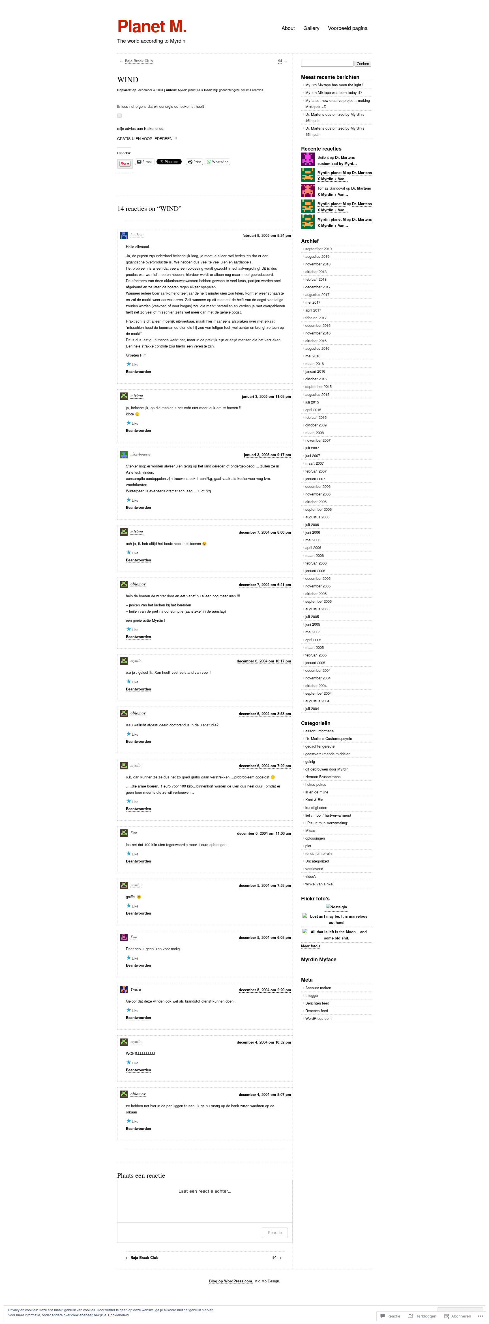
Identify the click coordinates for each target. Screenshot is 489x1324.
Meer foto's (310, 946)
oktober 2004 (316, 685)
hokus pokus (315, 784)
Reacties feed (316, 1010)
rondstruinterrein (318, 853)
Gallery (311, 27)
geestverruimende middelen (327, 753)
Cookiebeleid (118, 1314)
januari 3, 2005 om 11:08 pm (266, 396)
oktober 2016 (316, 340)
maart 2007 (314, 463)
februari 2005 (316, 655)
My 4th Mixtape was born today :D (333, 92)
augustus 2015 (317, 394)
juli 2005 (312, 616)
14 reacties (255, 89)
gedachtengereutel (231, 89)
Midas (310, 830)
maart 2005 (314, 647)
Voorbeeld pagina (348, 27)
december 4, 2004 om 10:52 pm (264, 1042)
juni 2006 (312, 532)
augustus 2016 (317, 348)
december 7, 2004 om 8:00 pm (265, 532)
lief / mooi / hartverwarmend (328, 815)
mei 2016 (312, 356)
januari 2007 (315, 478)
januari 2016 (315, 371)
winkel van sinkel (319, 884)
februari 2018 (316, 279)
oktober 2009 (316, 425)
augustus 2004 (317, 700)
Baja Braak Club (139, 60)
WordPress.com (318, 1018)
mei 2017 (312, 302)
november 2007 (318, 440)
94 (280, 60)
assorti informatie (319, 730)
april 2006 (313, 547)
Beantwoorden (138, 371)
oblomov (138, 584)
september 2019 (318, 248)
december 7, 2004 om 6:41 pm (265, 584)
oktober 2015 (316, 378)
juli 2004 (312, 708)
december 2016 (318, 325)
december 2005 (318, 578)
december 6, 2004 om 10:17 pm (264, 661)
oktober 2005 (316, 593)
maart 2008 (314, 432)
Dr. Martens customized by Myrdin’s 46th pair (334, 117)
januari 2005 (315, 662)
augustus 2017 (317, 294)
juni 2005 (312, 624)
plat (308, 845)
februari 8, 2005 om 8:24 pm (267, 235)
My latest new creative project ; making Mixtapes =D (337, 103)
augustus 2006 (317, 517)
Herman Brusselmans (323, 776)
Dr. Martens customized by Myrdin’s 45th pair (334, 131)
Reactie (275, 1232)
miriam (136, 395)
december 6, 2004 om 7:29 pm (265, 765)
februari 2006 (316, 563)
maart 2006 (314, 555)
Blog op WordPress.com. (231, 1281)
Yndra (135, 989)
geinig (310, 761)
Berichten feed (317, 1003)
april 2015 (313, 409)
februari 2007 (316, 471)
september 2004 (318, 693)
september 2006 (318, 509)
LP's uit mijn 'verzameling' (326, 822)
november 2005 (318, 586)
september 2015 (318, 386)
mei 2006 (312, 539)
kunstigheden (316, 807)
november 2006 (318, 494)
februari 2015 (316, 417)
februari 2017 (316, 317)
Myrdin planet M (189, 89)
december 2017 (318, 286)
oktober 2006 (316, 501)
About (288, 27)
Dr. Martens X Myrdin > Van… (345, 222)
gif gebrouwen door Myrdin (326, 769)
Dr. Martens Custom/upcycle (328, 738)
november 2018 (318, 264)
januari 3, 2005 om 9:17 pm (267, 454)
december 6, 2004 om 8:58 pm (265, 713)
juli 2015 (312, 402)
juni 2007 (312, 455)
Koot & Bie (314, 799)
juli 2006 (312, 524)
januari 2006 (315, 570)
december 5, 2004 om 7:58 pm (265, 885)
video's (311, 876)
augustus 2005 (317, 608)
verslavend (314, 868)
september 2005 (318, 601)
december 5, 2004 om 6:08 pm (265, 937)
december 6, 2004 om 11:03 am (264, 833)
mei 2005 (312, 631)
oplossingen (315, 838)
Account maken (318, 987)
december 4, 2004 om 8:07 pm (265, 1094)
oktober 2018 (316, 271)
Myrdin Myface (318, 959)
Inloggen (312, 995)
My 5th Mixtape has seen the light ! (334, 84)
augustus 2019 (317, 256)
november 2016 (318, 333)
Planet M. (152, 25)
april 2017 (313, 310)
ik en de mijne (316, 792)
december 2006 (318, 486)
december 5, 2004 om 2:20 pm (265, 989)
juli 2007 (312, 447)
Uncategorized (317, 861)
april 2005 (313, 639)
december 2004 (318, 670)
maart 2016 (314, 363)
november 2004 (318, 678)
